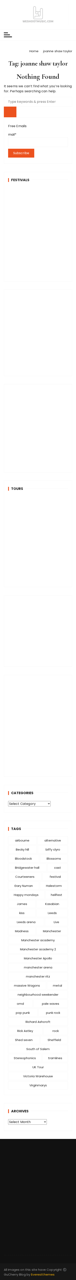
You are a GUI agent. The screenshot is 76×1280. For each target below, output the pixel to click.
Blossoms (54, 858)
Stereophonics (25, 1058)
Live (56, 922)
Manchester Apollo (38, 958)
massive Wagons (27, 985)
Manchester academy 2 (38, 949)
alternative (52, 840)
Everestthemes (43, 1274)
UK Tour (38, 1067)
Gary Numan (23, 886)
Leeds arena (26, 922)
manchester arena (38, 967)
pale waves (50, 1004)
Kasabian (52, 904)
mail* (12, 134)
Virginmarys (38, 1085)
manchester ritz (38, 976)
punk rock (53, 1013)
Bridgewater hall (27, 867)
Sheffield (54, 1040)
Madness (22, 931)
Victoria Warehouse (38, 1076)
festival (55, 877)
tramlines (55, 1058)
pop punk (23, 1013)
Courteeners (24, 877)
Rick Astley (25, 1031)
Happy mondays (26, 895)
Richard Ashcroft (38, 1022)
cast (57, 867)
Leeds (52, 913)
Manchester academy (38, 940)
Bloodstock (23, 858)
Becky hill (22, 849)
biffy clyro (53, 849)
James (22, 904)
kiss (22, 913)
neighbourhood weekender (38, 994)
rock (55, 1031)
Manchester (52, 931)
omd (20, 1004)
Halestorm (54, 886)
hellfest (56, 895)
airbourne (22, 840)
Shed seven (24, 1040)
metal (57, 985)
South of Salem (38, 1049)
